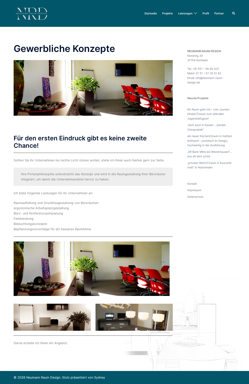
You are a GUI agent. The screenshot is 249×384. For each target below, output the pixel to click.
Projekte (167, 13)
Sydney (99, 377)
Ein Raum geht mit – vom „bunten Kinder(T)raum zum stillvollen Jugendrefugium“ (208, 114)
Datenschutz (195, 196)
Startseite (150, 13)
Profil (206, 13)
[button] (233, 13)
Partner (219, 13)
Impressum (194, 190)
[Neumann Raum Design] (32, 13)
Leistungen (185, 13)
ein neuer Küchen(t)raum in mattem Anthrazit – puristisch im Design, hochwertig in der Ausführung (209, 140)
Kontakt (192, 183)
